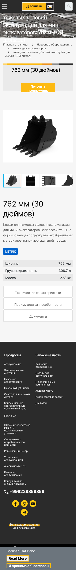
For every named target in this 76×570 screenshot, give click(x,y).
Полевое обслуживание (13, 473)
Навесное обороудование (54, 44)
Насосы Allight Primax (16, 388)
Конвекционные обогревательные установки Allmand (15, 405)
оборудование (12, 364)
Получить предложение (38, 88)
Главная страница (15, 44)
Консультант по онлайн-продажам (15, 482)
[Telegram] (24, 512)
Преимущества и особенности (38, 305)
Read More (18, 558)
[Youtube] (33, 503)
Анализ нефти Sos (14, 466)
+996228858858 (27, 491)
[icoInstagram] (24, 503)
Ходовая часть (44, 390)
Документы (38, 316)
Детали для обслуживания (44, 374)
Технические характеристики (38, 293)
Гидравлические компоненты (45, 383)
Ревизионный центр (16, 451)
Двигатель (41, 403)
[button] (69, 113)
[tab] (38, 291)
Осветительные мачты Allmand (17, 395)
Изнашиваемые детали (49, 396)
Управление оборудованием (13, 458)
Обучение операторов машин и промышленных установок (17, 429)
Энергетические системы (14, 371)
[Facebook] (15, 503)
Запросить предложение (43, 365)
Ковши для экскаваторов (29, 48)
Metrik (10, 251)
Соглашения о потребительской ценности (14, 442)
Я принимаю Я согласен (29, 566)
